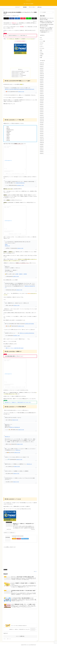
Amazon (14, 538)
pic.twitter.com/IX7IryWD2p (29, 323)
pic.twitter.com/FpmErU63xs (29, 333)
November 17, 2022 (20, 185)
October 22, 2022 (19, 289)
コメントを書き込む (20, 636)
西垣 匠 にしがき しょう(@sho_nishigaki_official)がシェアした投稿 (15, 173)
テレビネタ (5, 569)
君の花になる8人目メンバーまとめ (17, 76)
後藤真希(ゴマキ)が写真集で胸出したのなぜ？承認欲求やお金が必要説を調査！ (47, 22)
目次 (19, 69)
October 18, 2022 (21, 91)
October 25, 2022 (21, 326)
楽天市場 (18, 538)
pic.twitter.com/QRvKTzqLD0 (29, 89)
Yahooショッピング (25, 538)
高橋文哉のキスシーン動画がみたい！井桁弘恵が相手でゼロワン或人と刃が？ (18, 402)
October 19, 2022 (20, 248)
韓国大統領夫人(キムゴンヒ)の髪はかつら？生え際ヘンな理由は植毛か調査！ (46, 28)
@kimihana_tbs (17, 427)
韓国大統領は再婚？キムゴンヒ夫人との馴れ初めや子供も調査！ (46, 19)
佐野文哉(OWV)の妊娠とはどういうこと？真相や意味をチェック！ (46, 31)
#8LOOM (11, 89)
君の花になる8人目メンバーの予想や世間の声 (19, 75)
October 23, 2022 (16, 276)
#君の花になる (7, 89)
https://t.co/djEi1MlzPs (20, 89)
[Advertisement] (20, 61)
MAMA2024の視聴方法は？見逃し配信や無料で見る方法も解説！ (47, 25)
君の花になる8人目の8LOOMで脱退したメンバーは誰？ (20, 71)
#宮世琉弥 (15, 89)
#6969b (6, 244)
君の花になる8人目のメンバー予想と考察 (18, 72)
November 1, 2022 (16, 335)
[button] (34, 18)
